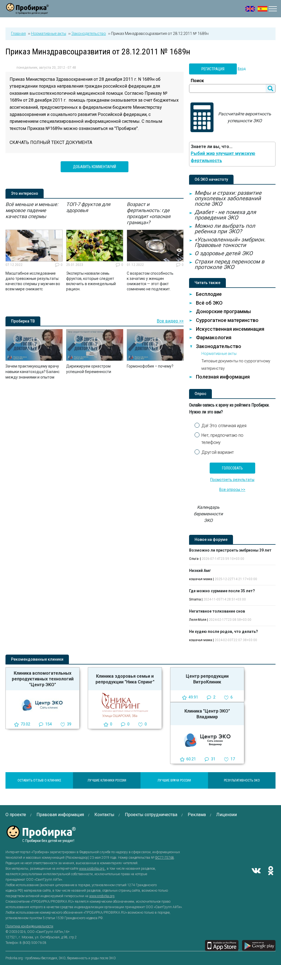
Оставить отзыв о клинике (39, 780)
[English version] (250, 9)
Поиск (197, 80)
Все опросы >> (232, 489)
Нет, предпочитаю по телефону (222, 439)
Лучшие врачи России (174, 780)
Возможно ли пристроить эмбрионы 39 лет (230, 550)
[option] (34, 246)
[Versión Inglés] (262, 9)
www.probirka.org (92, 869)
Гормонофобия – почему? (150, 366)
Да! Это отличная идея (223, 425)
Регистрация (212, 69)
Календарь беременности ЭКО (208, 514)
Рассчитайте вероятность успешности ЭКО (244, 117)
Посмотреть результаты (232, 479)
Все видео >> (170, 321)
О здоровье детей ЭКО (224, 253)
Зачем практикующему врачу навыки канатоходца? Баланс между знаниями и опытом (32, 371)
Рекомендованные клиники (37, 659)
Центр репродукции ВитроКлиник (207, 679)
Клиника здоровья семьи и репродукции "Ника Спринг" (124, 679)
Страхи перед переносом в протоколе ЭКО (229, 264)
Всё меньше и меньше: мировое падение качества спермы (31, 210)
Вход (242, 69)
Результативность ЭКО (242, 780)
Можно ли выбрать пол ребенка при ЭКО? (225, 228)
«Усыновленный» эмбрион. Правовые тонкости (230, 242)
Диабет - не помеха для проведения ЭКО (225, 214)
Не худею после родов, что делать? (223, 631)
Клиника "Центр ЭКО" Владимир (207, 713)
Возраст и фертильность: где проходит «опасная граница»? (148, 213)
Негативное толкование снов (217, 611)
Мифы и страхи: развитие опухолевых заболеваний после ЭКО (228, 198)
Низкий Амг (200, 570)
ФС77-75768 (164, 858)
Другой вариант (217, 452)
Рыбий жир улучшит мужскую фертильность (223, 157)
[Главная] (27, 10)
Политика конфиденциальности (29, 926)
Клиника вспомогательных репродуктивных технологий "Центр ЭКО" (43, 679)
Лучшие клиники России (107, 780)
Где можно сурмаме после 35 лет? (222, 591)
